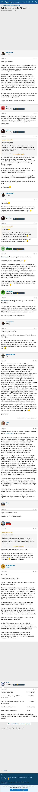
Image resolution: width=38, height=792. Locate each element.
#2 (36, 58)
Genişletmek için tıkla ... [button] (19, 154)
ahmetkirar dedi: (6, 140)
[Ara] (36, 2)
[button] (29, 2)
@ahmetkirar (5, 257)
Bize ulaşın (4, 777)
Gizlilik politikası (22, 777)
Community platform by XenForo (15, 782)
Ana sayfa (3, 779)
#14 (36, 572)
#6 (36, 223)
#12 (36, 509)
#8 (36, 297)
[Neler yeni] (32, 2)
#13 (36, 529)
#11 (36, 428)
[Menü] (2, 2)
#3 (36, 113)
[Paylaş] (34, 59)
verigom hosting (4, 783)
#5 (36, 200)
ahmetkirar (5, 10)
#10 (36, 361)
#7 (36, 254)
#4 (36, 136)
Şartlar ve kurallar (12, 777)
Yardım (30, 777)
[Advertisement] (19, 31)
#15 (36, 689)
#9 (36, 328)
